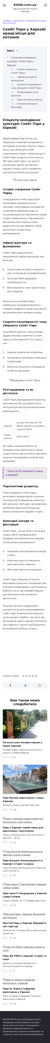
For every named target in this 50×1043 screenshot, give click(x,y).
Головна (7, 21)
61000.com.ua (25, 5)
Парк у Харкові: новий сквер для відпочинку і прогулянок (23, 829)
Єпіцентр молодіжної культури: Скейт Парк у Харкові (21, 61)
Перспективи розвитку (29, 99)
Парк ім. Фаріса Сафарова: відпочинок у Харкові (19, 990)
